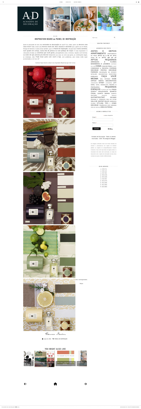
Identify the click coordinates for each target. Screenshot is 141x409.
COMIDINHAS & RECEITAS (99, 68)
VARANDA (113, 105)
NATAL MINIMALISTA (102, 84)
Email (94, 117)
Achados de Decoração (8, 407)
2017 (103, 173)
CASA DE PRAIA (107, 66)
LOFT (114, 82)
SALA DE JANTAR (97, 101)
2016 (103, 175)
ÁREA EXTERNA (106, 107)
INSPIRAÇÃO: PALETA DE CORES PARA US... (34, 363)
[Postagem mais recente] (25, 384)
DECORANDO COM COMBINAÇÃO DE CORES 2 (76, 363)
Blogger (113, 138)
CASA (98, 66)
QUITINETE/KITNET (98, 97)
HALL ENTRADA (105, 79)
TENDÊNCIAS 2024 (104, 105)
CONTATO (68, 2)
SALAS (106, 101)
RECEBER (113, 97)
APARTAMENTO (98, 53)
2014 (103, 178)
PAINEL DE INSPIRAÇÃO (60, 339)
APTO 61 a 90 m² (105, 55)
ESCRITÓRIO (112, 74)
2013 (103, 180)
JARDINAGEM (94, 82)
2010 (103, 186)
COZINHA (113, 68)
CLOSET (114, 66)
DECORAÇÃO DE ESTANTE (107, 72)
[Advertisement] (103, 201)
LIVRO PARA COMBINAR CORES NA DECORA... (55, 363)
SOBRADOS (113, 101)
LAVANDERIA (109, 82)
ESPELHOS (94, 76)
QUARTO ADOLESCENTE (99, 91)
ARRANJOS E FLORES (103, 62)
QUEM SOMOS (77, 2)
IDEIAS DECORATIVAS (107, 81)
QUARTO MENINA (104, 93)
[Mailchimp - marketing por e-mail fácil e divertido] (110, 130)
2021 (103, 171)
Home (61, 2)
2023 (103, 169)
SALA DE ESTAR (111, 99)
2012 (103, 182)
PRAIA (114, 89)
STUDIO (93, 103)
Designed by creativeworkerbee (129, 407)
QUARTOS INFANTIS (109, 95)
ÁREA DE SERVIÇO (95, 107)
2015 (103, 176)
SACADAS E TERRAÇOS (98, 99)
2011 (103, 184)
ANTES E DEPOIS (103, 51)
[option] (34, 358)
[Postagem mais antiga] (85, 384)
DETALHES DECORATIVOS (99, 74)
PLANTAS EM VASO (106, 89)
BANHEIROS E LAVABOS (100, 64)
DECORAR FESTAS (99, 70)
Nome (94, 123)
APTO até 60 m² (109, 57)
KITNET (101, 83)
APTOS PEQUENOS (103, 60)
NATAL (93, 84)
